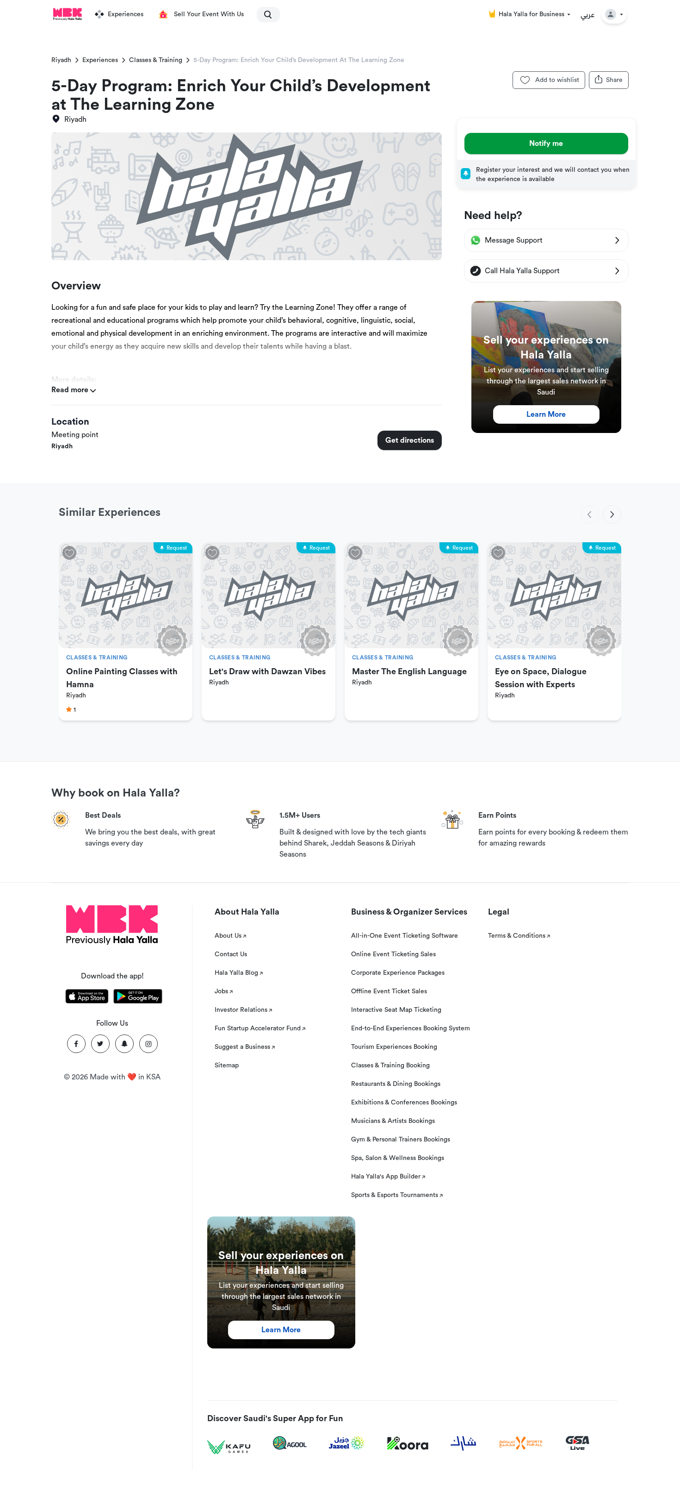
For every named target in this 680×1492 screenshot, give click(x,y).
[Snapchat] (124, 1043)
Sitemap (227, 1065)
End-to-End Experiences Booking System (410, 1028)
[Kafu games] (229, 1447)
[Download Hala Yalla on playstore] (137, 998)
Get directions (409, 440)
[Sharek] (463, 1443)
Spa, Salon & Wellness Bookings (397, 1158)
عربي (588, 14)
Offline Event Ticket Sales (389, 991)
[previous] (590, 514)
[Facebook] (76, 1043)
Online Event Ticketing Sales (393, 954)
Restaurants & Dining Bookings (395, 1084)
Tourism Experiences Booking (394, 1047)
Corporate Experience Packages (398, 973)
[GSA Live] (577, 1443)
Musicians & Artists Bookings (393, 1121)
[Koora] (407, 1443)
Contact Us (231, 954)
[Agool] (290, 1443)
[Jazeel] (347, 1443)
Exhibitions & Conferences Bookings (404, 1102)
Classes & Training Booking (390, 1065)
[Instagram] (148, 1043)
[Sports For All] (521, 1443)
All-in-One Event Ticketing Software (404, 936)
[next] (612, 514)
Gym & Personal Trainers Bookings (400, 1139)
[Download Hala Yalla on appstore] (86, 998)
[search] (264, 14)
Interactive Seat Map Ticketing (396, 1010)
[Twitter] (100, 1043)
